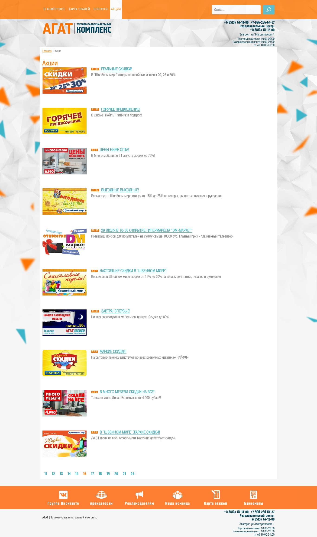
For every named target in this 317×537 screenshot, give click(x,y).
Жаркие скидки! (113, 352)
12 (53, 474)
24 (132, 474)
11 (45, 474)
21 (124, 474)
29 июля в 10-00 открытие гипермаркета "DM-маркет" (146, 230)
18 (100, 474)
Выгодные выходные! (120, 190)
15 (76, 474)
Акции (116, 9)
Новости (101, 9)
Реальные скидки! (116, 69)
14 (69, 474)
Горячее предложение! (120, 109)
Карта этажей (79, 9)
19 (108, 474)
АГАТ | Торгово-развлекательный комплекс (69, 517)
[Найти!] (269, 9)
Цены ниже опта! (114, 150)
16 (84, 474)
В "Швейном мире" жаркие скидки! (130, 432)
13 (61, 474)
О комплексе (54, 9)
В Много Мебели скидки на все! (127, 392)
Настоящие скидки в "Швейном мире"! (133, 271)
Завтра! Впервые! (115, 311)
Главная (47, 51)
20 (116, 474)
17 (92, 474)
